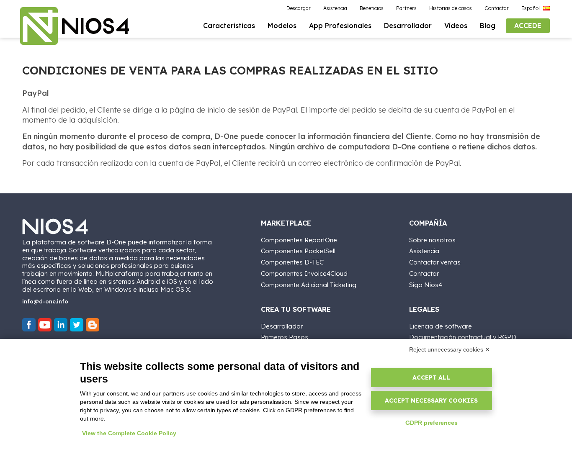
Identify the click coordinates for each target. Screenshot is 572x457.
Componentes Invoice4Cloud (304, 273)
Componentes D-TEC (292, 262)
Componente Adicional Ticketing (308, 285)
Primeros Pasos (284, 337)
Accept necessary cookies (431, 400)
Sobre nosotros (432, 240)
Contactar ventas (435, 262)
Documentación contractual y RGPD (462, 337)
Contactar (424, 273)
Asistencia (424, 251)
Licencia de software (440, 326)
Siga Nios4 (425, 285)
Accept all (431, 377)
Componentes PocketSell (298, 251)
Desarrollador (282, 326)
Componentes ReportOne (299, 240)
